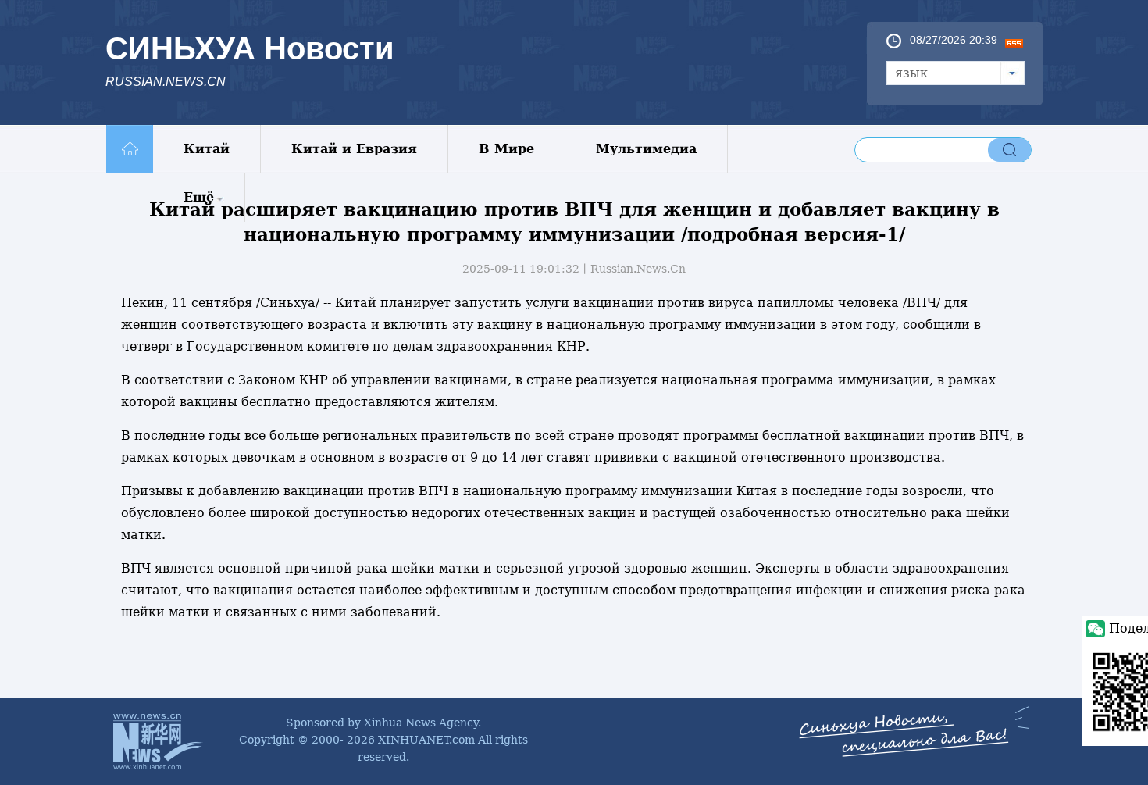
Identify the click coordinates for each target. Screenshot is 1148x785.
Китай (207, 148)
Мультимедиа (646, 148)
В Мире (506, 148)
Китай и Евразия (354, 148)
